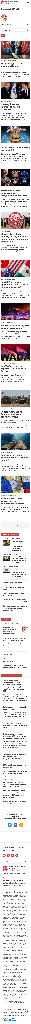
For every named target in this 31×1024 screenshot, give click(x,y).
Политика (12, 847)
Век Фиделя (7, 655)
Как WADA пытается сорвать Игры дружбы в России (13, 368)
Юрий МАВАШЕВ (13, 554)
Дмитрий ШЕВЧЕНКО (14, 538)
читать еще (15, 525)
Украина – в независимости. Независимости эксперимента (10, 630)
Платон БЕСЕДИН (13, 623)
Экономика (20, 847)
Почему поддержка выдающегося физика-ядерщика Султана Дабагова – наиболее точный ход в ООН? (20, 572)
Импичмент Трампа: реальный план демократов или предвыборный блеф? (14, 756)
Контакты (18, 873)
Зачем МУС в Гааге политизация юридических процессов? (14, 193)
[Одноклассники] (21, 825)
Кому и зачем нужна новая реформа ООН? (15, 148)
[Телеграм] (10, 825)
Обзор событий (13, 566)
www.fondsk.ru (23, 1014)
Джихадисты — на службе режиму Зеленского (15, 326)
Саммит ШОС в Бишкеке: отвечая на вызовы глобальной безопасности (19, 559)
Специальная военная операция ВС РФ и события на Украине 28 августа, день (15, 773)
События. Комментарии (10, 676)
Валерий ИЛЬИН (12, 60)
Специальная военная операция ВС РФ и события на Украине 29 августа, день (15, 608)
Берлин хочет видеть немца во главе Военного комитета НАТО (15, 725)
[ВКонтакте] (15, 825)
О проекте (6, 873)
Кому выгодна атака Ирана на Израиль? (12, 64)
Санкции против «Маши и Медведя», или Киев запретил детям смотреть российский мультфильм (19, 545)
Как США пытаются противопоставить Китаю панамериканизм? (14, 284)
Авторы (12, 873)
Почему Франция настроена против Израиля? (10, 107)
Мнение (4, 619)
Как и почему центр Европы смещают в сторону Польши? (11, 414)
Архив (23, 873)
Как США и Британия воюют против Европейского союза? (12, 501)
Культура (5, 850)
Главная (5, 847)
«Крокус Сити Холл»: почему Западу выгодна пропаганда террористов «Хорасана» (14, 238)
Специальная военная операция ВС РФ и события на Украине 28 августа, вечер (15, 765)
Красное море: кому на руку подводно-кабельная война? (15, 457)
